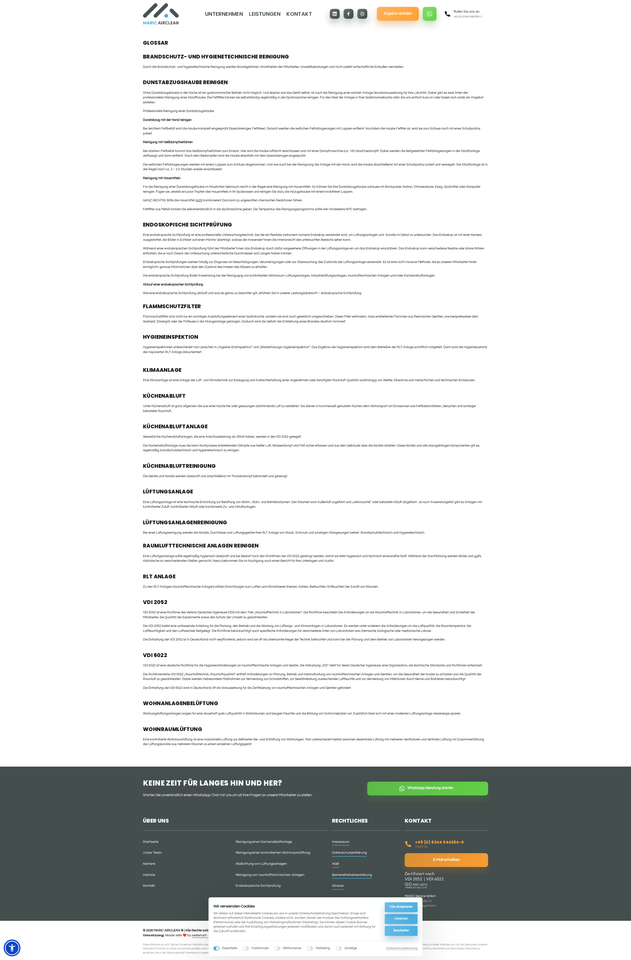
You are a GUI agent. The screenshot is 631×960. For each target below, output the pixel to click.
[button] (12, 948)
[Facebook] (348, 14)
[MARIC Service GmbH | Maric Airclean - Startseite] (161, 13)
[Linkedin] (335, 14)
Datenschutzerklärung (402, 949)
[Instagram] (362, 14)
